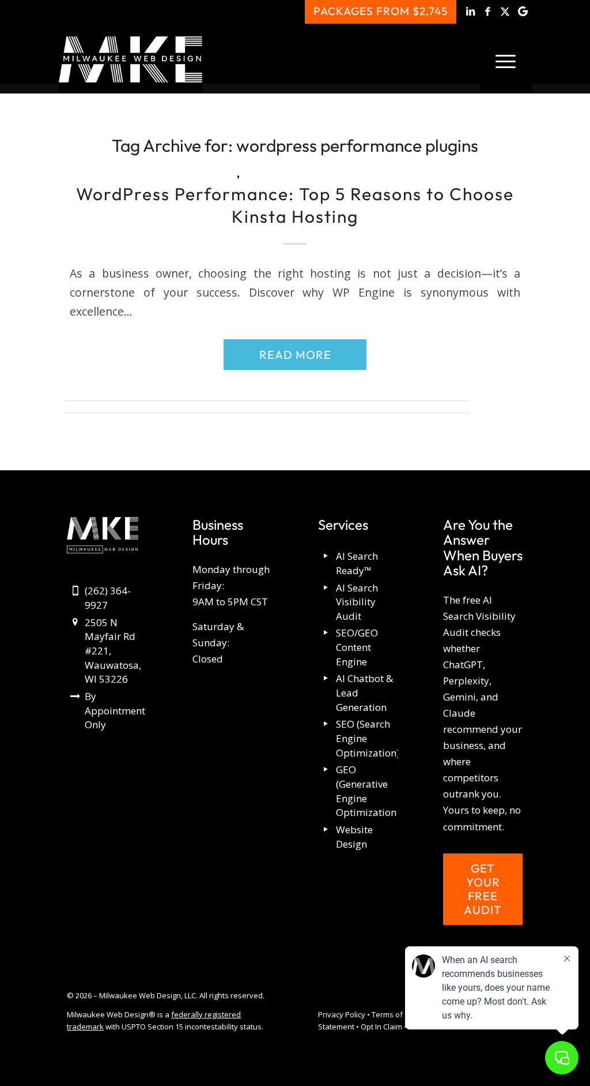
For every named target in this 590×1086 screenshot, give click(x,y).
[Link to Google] (523, 11)
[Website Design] (326, 830)
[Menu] (506, 60)
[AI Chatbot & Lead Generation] (326, 679)
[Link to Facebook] (488, 11)
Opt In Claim (381, 1026)
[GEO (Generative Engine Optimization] (326, 770)
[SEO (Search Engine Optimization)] (326, 724)
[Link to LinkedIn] (471, 11)
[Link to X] (505, 11)
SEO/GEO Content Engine (357, 647)
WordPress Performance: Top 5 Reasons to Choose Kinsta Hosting (295, 205)
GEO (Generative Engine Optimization (366, 791)
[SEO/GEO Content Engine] (326, 633)
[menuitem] (506, 60)
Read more (295, 354)
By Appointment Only (115, 710)
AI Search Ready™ (357, 563)
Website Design (354, 837)
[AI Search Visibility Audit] (326, 588)
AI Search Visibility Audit (357, 602)
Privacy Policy (341, 1014)
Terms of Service (401, 1014)
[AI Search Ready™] (326, 556)
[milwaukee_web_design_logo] (130, 60)
